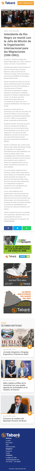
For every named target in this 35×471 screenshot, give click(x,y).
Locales (14, 349)
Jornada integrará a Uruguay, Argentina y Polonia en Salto (16, 353)
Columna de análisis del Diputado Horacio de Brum (14, 419)
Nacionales (16, 31)
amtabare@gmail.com (12, 459)
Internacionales (10, 447)
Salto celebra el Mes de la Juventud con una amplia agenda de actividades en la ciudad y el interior (15, 386)
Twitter (8, 453)
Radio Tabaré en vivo (25, 3)
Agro (7, 445)
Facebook (9, 451)
